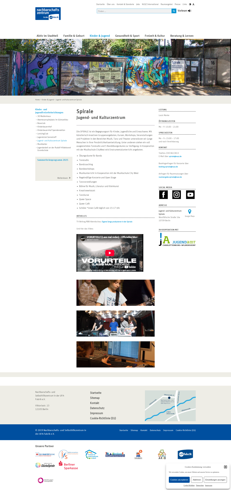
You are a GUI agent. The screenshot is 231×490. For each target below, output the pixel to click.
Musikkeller (42, 144)
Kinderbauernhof (44, 127)
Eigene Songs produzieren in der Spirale (117, 222)
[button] (225, 467)
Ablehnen (197, 480)
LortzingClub (42, 134)
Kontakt (94, 403)
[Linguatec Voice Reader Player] (186, 11)
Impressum (208, 485)
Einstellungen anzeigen (215, 480)
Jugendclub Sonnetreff (46, 137)
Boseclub (41, 123)
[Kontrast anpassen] (190, 4)
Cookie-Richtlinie (189, 485)
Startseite (95, 392)
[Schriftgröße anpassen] (193, 4)
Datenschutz (200, 485)
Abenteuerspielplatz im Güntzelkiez (52, 120)
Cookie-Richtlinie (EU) (103, 418)
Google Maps (190, 216)
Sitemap (95, 398)
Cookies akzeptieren (179, 480)
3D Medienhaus (44, 116)
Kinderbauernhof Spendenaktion (51, 130)
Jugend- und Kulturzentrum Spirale (52, 141)
